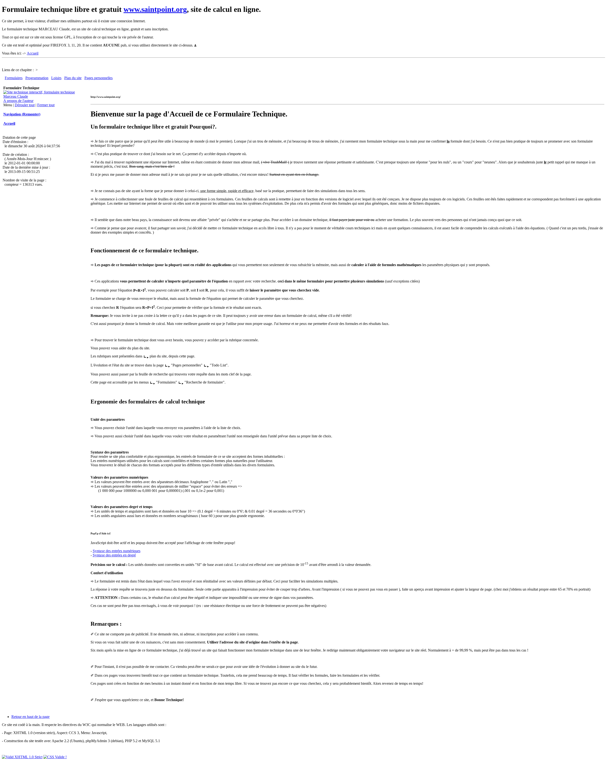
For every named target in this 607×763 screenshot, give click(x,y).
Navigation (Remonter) (21, 114)
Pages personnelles (98, 78)
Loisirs (56, 78)
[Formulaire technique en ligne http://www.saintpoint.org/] (44, 96)
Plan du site (73, 78)
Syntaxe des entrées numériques (116, 551)
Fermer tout (46, 105)
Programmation (36, 78)
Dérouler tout (25, 105)
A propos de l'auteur (18, 101)
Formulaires (14, 78)
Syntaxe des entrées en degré (114, 555)
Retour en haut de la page (30, 717)
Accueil (32, 53)
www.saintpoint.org (155, 9)
